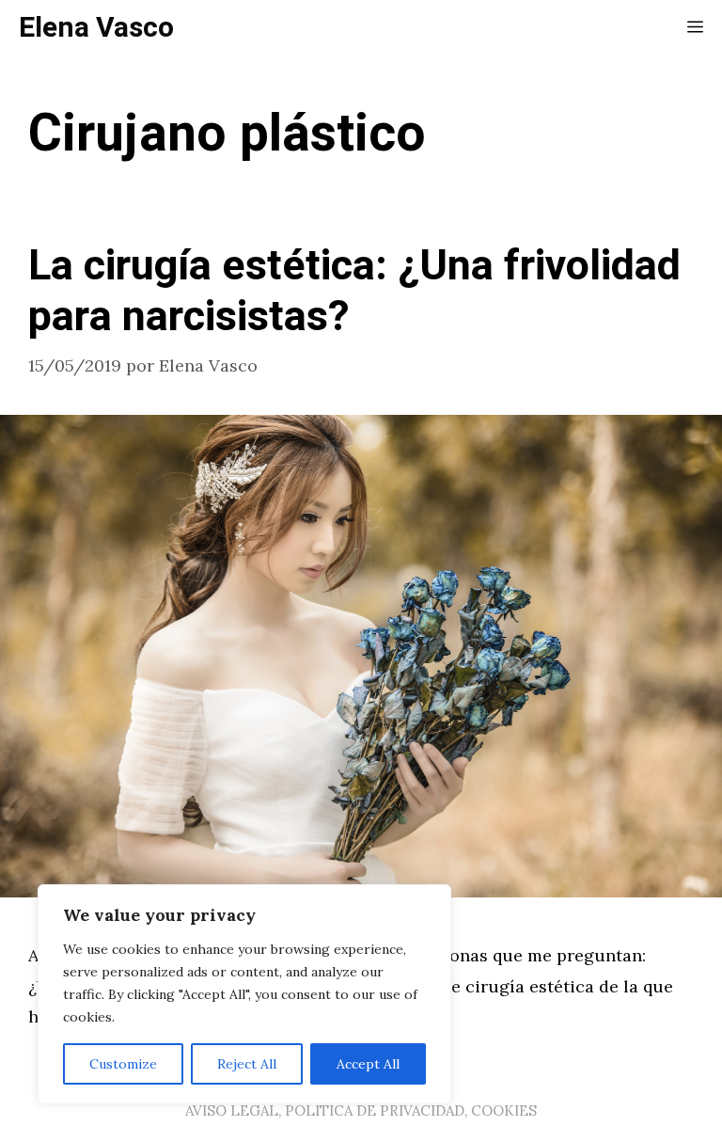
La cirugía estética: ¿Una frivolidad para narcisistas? (354, 291)
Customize (123, 1063)
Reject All (246, 1063)
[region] (244, 994)
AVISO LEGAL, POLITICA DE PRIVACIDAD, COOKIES (361, 1110)
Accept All (368, 1063)
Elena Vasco (96, 28)
